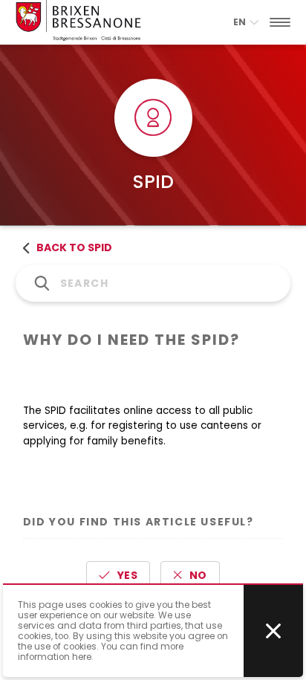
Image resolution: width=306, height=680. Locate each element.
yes (127, 575)
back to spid (74, 247)
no (198, 575)
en (239, 22)
